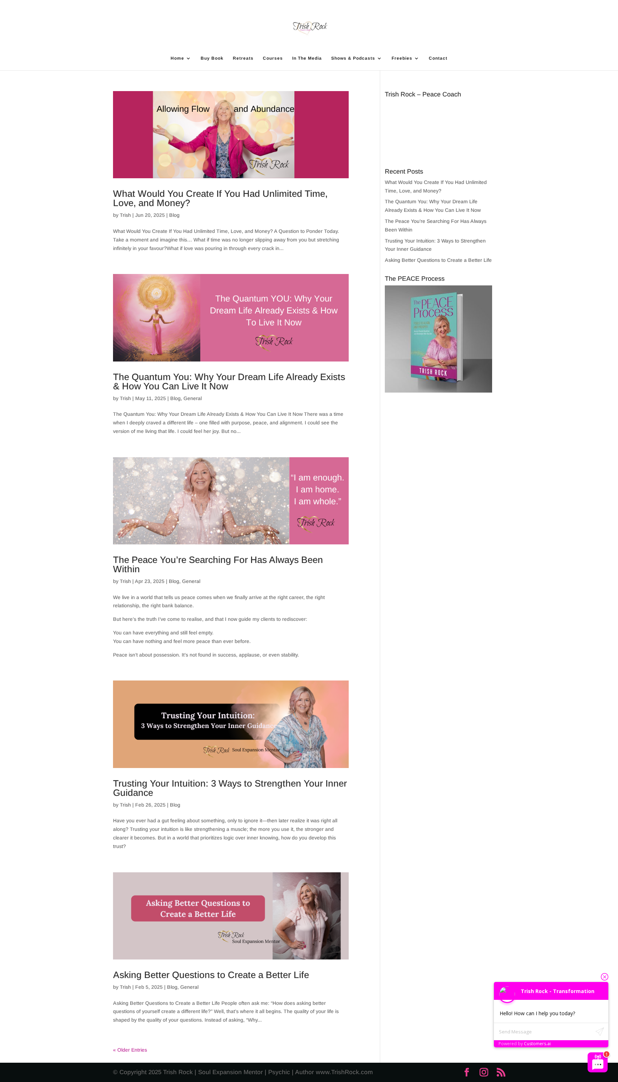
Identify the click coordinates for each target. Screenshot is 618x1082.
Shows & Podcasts (353, 58)
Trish (125, 215)
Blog (174, 215)
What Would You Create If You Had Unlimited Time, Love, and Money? (220, 198)
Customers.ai (537, 1044)
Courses (273, 58)
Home (177, 58)
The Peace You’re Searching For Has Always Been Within (218, 564)
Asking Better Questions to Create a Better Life (211, 974)
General (192, 398)
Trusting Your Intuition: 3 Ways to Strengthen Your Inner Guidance (230, 788)
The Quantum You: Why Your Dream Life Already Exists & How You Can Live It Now (229, 382)
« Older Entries (130, 1050)
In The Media (307, 58)
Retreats (243, 58)
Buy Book (212, 58)
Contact (438, 58)
